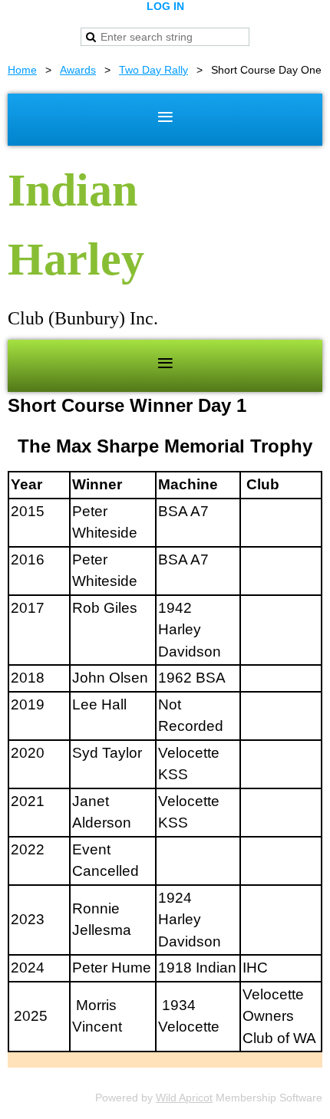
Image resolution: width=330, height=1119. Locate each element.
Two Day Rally (153, 70)
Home (22, 70)
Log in (165, 6)
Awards (78, 70)
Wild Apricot (184, 1097)
